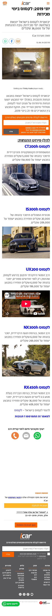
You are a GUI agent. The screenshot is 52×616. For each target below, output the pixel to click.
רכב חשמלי (34, 578)
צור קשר (46, 585)
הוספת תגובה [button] (41, 493)
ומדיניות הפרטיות (38, 130)
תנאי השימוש (31, 128)
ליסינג (8, 570)
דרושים (47, 582)
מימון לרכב (6, 573)
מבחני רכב (33, 570)
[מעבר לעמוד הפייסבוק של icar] (28, 594)
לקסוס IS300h (38, 209)
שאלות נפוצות (47, 578)
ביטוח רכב (7, 575)
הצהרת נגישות (21, 586)
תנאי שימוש (47, 574)
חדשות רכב (34, 574)
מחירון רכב (19, 583)
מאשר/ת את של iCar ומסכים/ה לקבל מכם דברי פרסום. (33, 130)
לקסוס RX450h (37, 387)
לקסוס (18, 410)
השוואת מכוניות (20, 574)
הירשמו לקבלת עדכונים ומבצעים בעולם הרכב (26, 542)
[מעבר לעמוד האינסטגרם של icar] (24, 594)
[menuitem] (45, 570)
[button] (32, 416)
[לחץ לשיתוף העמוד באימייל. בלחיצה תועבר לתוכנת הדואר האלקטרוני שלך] (18, 41)
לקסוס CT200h (37, 146)
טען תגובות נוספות (26, 525)
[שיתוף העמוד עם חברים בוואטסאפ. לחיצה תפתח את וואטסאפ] (5, 41)
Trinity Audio (28, 88)
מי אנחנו (46, 570)
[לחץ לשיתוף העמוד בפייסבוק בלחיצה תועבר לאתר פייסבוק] (11, 41)
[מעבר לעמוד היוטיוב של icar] (32, 594)
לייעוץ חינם (12, 603)
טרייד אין (7, 578)
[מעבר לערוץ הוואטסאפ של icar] (20, 594)
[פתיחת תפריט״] (48, 3)
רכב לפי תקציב (21, 579)
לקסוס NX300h (37, 327)
